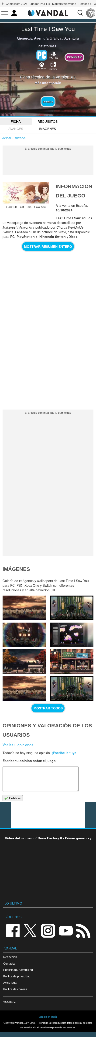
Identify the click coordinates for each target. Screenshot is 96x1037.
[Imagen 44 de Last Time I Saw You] (24, 688)
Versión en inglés (48, 1016)
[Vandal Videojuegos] (48, 12)
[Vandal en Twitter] (30, 930)
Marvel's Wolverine (64, 4)
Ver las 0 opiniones (18, 744)
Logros (48, 101)
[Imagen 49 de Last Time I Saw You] (71, 608)
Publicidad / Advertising (18, 969)
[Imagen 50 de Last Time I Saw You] (24, 608)
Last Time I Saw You (48, 29)
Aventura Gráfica (48, 38)
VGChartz (9, 1001)
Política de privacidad (17, 976)
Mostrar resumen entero (48, 246)
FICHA (16, 121)
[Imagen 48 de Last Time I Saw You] (24, 635)
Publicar (14, 798)
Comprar (74, 57)
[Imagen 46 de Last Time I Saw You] (24, 661)
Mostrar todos (48, 708)
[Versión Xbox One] (41, 65)
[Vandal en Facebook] (12, 930)
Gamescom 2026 (16, 4)
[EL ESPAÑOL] (90, 13)
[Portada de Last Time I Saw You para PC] (26, 192)
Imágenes (47, 129)
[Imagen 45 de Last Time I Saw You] (71, 661)
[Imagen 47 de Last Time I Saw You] (71, 635)
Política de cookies (15, 989)
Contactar (9, 963)
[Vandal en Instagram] (48, 930)
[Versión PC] (41, 55)
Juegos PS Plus (40, 4)
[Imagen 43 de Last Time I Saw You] (71, 688)
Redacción (10, 957)
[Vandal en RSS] (83, 930)
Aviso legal (10, 982)
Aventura (71, 38)
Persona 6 (85, 4)
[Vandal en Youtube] (65, 930)
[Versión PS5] (53, 54)
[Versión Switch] (53, 65)
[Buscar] (80, 13)
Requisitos (48, 121)
